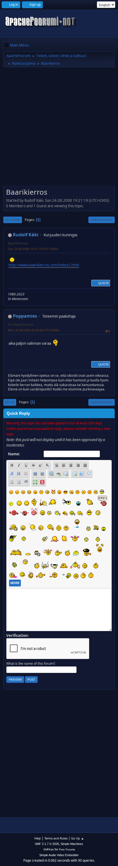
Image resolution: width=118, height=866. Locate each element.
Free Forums (67, 849)
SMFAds (48, 849)
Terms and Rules (56, 838)
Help (37, 838)
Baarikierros (18, 243)
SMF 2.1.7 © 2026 (47, 843)
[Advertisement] (59, 128)
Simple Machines (72, 843)
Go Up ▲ (77, 838)
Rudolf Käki (25, 235)
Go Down (12, 220)
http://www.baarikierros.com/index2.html (44, 265)
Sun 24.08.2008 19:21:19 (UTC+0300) (33, 249)
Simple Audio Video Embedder (59, 855)
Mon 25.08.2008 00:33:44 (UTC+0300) (33, 330)
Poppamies (25, 316)
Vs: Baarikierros (20, 324)
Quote (103, 283)
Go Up (10, 402)
